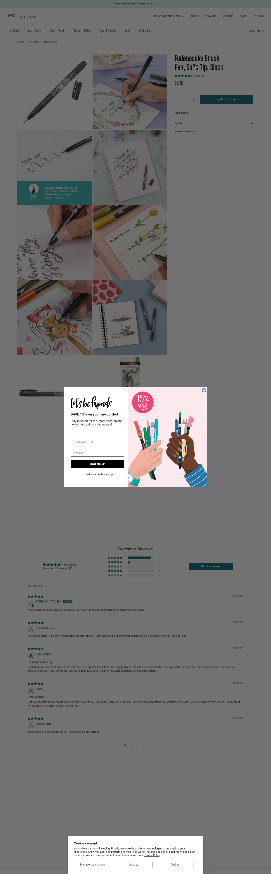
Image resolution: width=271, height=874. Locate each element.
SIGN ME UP (97, 464)
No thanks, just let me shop (99, 474)
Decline (175, 864)
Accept (133, 864)
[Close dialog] (204, 390)
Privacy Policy (152, 855)
